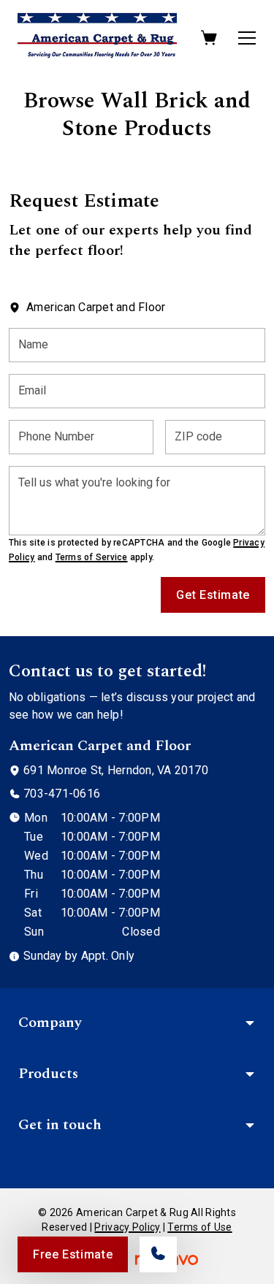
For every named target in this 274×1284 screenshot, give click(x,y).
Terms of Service (92, 557)
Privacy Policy (127, 1227)
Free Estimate (73, 1254)
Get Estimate (213, 595)
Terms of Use (199, 1227)
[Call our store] (158, 1254)
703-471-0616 (61, 793)
